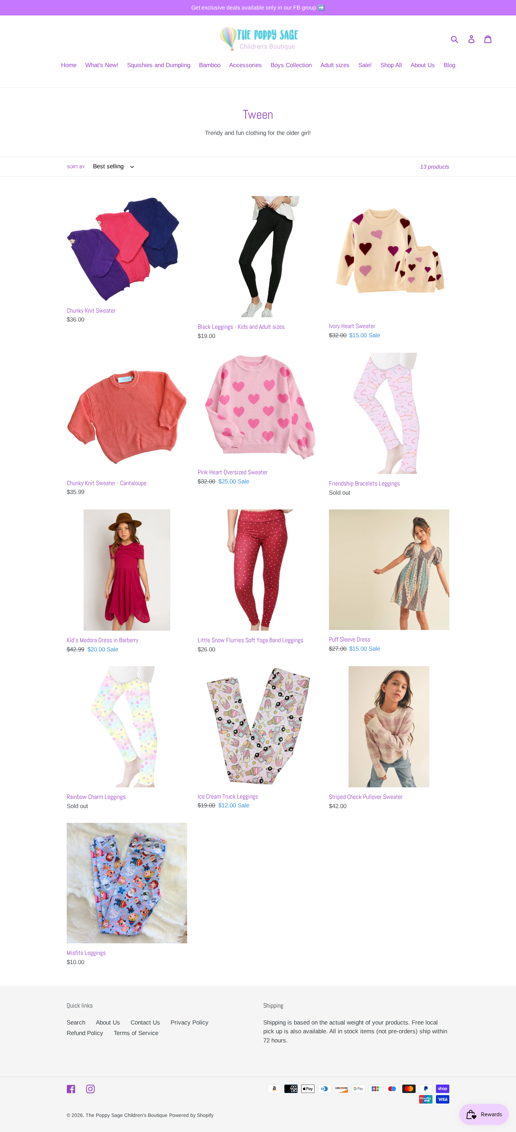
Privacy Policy (190, 1022)
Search (76, 1022)
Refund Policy (85, 1033)
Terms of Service (136, 1033)
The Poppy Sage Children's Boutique (126, 1115)
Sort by (76, 166)
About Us (108, 1022)
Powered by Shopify (191, 1115)
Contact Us (145, 1022)
